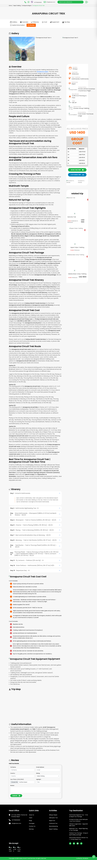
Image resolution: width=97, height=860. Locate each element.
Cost (45, 22)
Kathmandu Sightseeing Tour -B (24, 508)
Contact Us (32, 826)
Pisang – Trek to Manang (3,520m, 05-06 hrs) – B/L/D (32, 530)
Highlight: (38, 779)
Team (30, 818)
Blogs (30, 820)
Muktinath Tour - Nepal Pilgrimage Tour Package (78, 829)
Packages (31, 823)
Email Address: (40, 767)
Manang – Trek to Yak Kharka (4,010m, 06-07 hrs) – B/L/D (33, 540)
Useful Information (18, 25)
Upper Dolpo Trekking (77, 247)
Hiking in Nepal (53, 815)
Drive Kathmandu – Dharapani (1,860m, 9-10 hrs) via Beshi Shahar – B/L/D (33, 514)
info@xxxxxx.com (50, 2)
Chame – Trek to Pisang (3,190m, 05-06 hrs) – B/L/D (31, 525)
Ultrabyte (85, 858)
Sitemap (31, 829)
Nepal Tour (52, 820)
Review (32, 25)
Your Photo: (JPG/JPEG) (17, 779)
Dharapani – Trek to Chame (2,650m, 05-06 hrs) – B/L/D (33, 520)
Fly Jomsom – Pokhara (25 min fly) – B (26, 560)
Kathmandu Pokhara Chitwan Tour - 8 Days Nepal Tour (78, 838)
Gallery (14, 22)
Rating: (38, 773)
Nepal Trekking (17, 5)
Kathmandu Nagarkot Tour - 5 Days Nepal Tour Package (78, 815)
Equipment (55, 22)
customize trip (76, 175)
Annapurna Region (26, 5)
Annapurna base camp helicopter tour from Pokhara (78, 820)
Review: (12, 785)
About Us (31, 815)
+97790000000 (16, 820)
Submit (14, 796)
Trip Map (67, 22)
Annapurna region (42, 71)
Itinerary (36, 22)
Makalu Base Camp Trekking (77, 274)
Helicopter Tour (53, 818)
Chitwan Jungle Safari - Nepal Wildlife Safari (78, 824)
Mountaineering (53, 826)
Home (10, 5)
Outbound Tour (53, 823)
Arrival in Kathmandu (20, 493)
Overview (25, 22)
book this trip (76, 170)
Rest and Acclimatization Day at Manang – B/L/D (30, 535)
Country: (12, 773)
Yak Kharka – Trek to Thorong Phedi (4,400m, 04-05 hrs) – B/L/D (33, 546)
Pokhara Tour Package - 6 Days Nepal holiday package (78, 834)
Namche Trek (72, 217)
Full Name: (13, 767)
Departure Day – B (19, 570)
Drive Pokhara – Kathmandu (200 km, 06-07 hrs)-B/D (32, 565)
